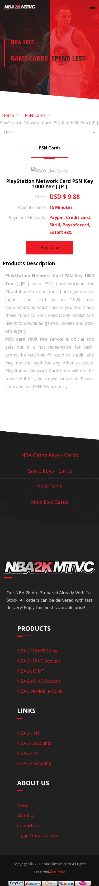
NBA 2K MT (28, 733)
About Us (26, 815)
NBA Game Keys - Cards (49, 455)
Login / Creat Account (38, 835)
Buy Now (50, 247)
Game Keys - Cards (49, 470)
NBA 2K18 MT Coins (37, 651)
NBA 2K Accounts (34, 743)
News (22, 805)
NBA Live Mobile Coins (39, 691)
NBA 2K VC (28, 753)
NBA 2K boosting (34, 763)
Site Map (57, 871)
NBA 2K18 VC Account (38, 661)
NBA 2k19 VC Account (38, 681)
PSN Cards (35, 115)
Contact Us (28, 825)
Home (8, 115)
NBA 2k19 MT (31, 671)
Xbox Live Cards (49, 501)
